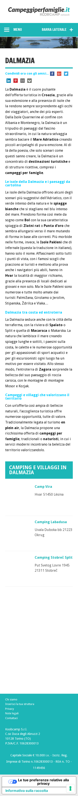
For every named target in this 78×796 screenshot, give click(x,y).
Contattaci (11, 718)
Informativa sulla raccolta (26, 790)
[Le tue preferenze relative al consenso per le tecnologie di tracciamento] (70, 788)
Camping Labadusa (51, 522)
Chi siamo (11, 699)
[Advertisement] (39, 649)
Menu (17, 29)
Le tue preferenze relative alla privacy (43, 782)
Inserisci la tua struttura (19, 704)
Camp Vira (43, 487)
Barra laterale (54, 29)
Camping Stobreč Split (54, 557)
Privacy (9, 708)
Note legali (12, 713)
